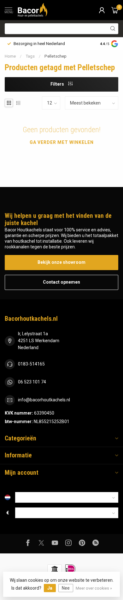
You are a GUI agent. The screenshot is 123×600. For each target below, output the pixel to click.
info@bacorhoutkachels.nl (44, 399)
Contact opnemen (61, 282)
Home (10, 56)
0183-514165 (31, 363)
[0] (114, 10)
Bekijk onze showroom (61, 262)
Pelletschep (55, 56)
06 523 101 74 (32, 381)
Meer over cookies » (94, 588)
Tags (30, 56)
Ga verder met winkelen (62, 142)
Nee (66, 588)
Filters (57, 84)
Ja (49, 588)
